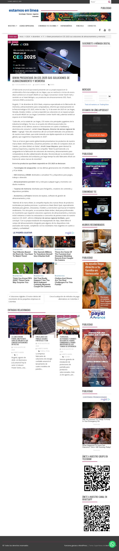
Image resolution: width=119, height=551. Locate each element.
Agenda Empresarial (27, 25)
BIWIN (52, 85)
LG (17, 355)
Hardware (15, 42)
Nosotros (11, 25)
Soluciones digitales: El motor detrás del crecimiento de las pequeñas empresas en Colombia (25, 299)
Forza (42, 351)
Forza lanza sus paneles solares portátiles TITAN (42, 338)
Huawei (67, 357)
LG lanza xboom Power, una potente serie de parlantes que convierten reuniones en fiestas (20, 340)
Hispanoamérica (66, 25)
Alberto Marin (40, 85)
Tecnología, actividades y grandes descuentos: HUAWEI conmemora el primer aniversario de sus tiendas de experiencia (68, 341)
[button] (112, 544)
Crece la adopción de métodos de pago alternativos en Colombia (64, 297)
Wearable (73, 316)
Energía (35, 316)
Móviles (67, 316)
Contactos (92, 25)
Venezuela (80, 25)
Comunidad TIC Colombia (47, 25)
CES (9, 42)
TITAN (48, 351)
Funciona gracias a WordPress (75, 545)
